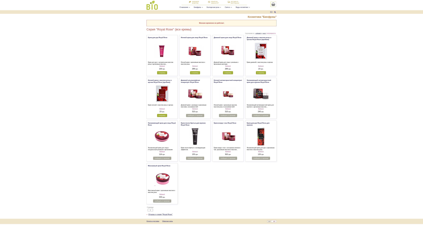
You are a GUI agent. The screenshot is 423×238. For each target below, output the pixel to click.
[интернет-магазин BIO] (152, 9)
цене (264, 33)
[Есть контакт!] (271, 12)
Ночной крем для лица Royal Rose (194, 37)
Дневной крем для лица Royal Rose (227, 37)
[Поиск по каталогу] (275, 12)
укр (274, 221)
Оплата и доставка (153, 221)
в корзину (162, 73)
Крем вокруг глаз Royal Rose (225, 123)
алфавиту (258, 33)
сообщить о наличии (195, 115)
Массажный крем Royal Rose (159, 166)
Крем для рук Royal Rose (157, 37)
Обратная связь (167, 221)
